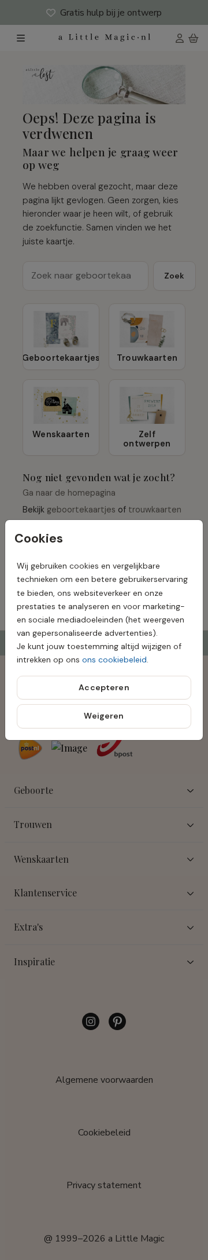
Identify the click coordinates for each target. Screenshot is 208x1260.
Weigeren (104, 715)
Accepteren (104, 687)
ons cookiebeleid (114, 659)
